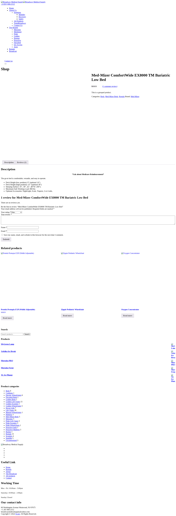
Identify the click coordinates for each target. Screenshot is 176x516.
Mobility (22, 15)
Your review (6, 214)
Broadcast (13, 51)
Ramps (8, 432)
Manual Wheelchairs (13, 412)
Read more (7, 318)
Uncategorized (11, 440)
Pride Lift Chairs (12, 421)
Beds (102, 97)
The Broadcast (11, 474)
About (8, 472)
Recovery (22, 17)
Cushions (9, 393)
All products (10, 476)
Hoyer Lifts (10, 408)
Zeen (16, 47)
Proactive (17, 40)
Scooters (9, 436)
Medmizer (18, 32)
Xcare (17, 514)
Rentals (12, 49)
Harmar (17, 38)
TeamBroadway (20, 23)
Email (4, 231)
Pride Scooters (11, 423)
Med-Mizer (135, 97)
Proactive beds (11, 427)
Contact (9, 478)
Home (11, 8)
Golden (17, 36)
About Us (13, 10)
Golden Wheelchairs (13, 406)
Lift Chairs (10, 410)
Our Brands (13, 28)
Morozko (17, 30)
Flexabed (17, 43)
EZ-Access (18, 45)
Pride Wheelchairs (13, 425)
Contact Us (18, 25)
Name (4, 227)
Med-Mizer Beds (111, 97)
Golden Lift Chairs (13, 402)
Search (27, 334)
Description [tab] (9, 162)
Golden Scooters (12, 404)
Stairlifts (9, 438)
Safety (21, 19)
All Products (18, 21)
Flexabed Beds (11, 397)
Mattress (9, 415)
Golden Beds (11, 400)
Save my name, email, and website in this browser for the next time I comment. (33, 235)
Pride (16, 34)
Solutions (17, 12)
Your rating (6, 212)
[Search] (6, 57)
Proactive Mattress (13, 430)
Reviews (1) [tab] (21, 162)
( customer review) (109, 86)
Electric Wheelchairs (13, 395)
